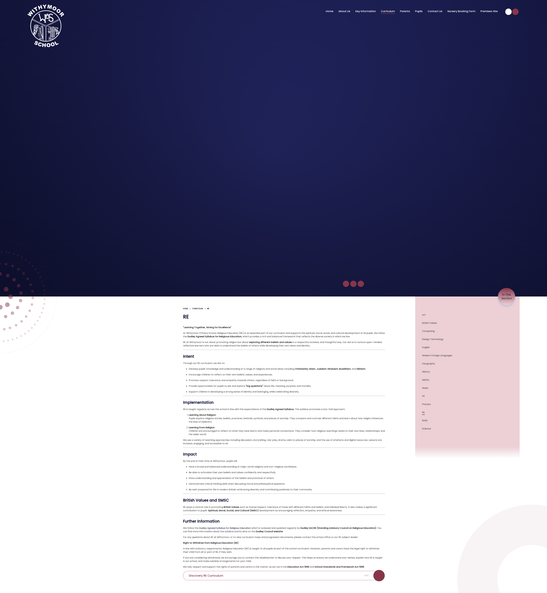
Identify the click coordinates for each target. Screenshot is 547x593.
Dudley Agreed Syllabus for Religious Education (225, 528)
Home (185, 308)
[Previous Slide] (353, 284)
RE (208, 308)
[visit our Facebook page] (508, 12)
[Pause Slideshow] (346, 284)
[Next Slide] (361, 284)
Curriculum (197, 308)
